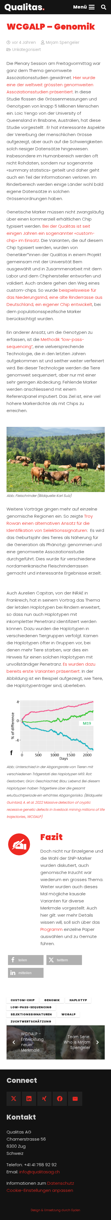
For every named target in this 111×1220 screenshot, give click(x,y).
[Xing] (44, 1099)
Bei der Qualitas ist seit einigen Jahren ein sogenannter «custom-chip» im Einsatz (51, 233)
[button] (84, 7)
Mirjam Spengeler (62, 42)
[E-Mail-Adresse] (75, 1099)
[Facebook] (60, 1099)
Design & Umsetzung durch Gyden (55, 1210)
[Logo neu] (24, 7)
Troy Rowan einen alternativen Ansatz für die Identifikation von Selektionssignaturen (50, 523)
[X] (14, 1099)
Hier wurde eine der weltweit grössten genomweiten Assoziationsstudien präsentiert (51, 85)
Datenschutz (60, 1183)
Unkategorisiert (26, 49)
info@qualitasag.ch (39, 1172)
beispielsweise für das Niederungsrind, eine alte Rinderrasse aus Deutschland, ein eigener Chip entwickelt (54, 297)
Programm (51, 929)
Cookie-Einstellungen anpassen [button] (40, 1190)
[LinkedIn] (29, 1099)
